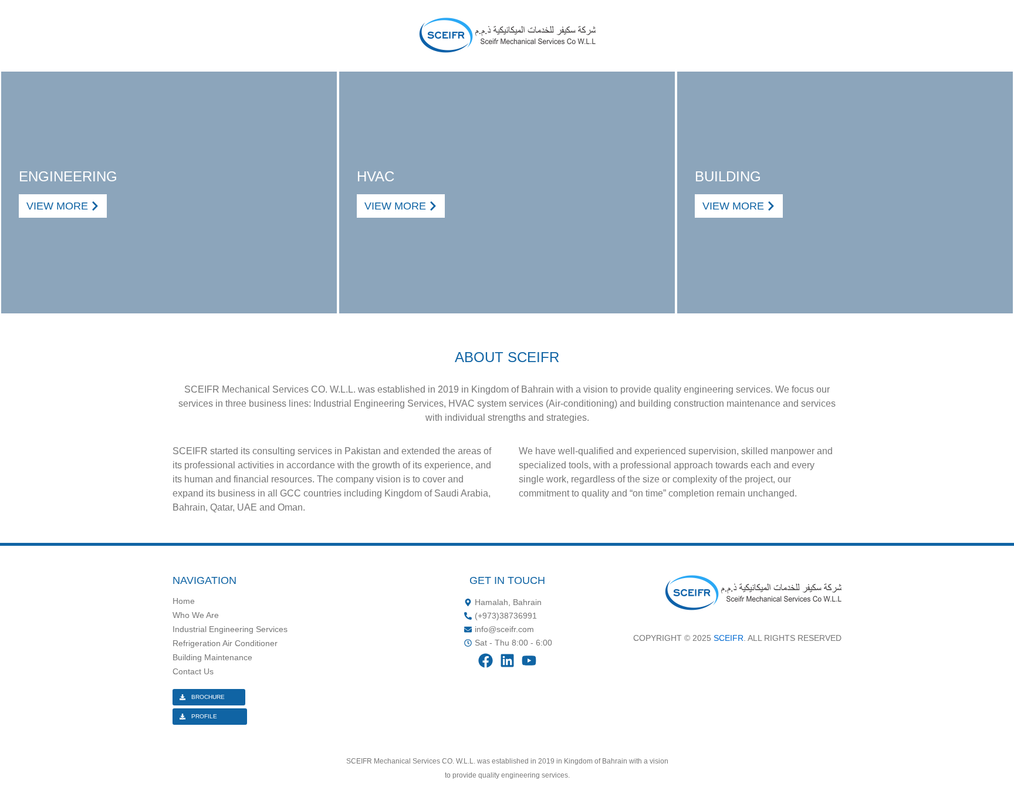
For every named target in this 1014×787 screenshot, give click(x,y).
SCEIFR (728, 638)
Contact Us (193, 671)
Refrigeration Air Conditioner (225, 643)
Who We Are (196, 615)
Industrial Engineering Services (230, 629)
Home (184, 601)
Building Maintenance (212, 657)
